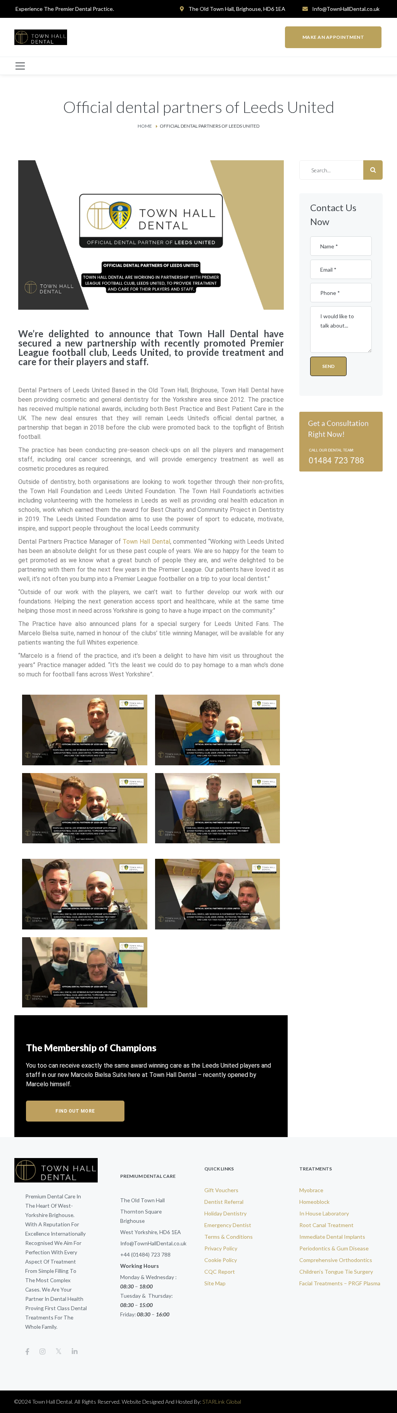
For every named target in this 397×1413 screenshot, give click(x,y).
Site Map (215, 1283)
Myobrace (311, 1190)
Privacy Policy (220, 1248)
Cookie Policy (220, 1260)
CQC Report (219, 1271)
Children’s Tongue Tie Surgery (336, 1271)
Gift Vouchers (221, 1190)
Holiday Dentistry (225, 1213)
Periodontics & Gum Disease (334, 1248)
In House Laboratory (324, 1213)
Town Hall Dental (146, 541)
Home (145, 126)
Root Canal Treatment (326, 1225)
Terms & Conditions (228, 1236)
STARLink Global (221, 1401)
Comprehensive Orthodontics (335, 1260)
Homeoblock (314, 1201)
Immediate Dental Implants (332, 1236)
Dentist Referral (223, 1201)
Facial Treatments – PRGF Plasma (339, 1283)
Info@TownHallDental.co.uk (346, 8)
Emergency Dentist (227, 1225)
